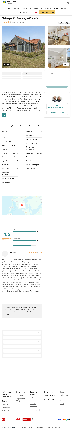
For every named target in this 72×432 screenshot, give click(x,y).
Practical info (34, 401)
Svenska (63, 401)
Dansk (62, 404)
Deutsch (63, 392)
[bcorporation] (33, 421)
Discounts (16, 8)
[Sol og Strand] (10, 3)
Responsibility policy (20, 400)
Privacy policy (27, 427)
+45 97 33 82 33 (58, 113)
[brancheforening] (8, 421)
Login (32, 398)
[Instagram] (45, 399)
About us (48, 8)
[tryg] (27, 421)
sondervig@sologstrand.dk (57, 107)
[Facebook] (49, 399)
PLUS (8, 8)
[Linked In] (53, 399)
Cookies (40, 427)
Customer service (60, 8)
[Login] (64, 3)
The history (19, 396)
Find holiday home (47, 12)
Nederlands (64, 395)
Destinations (27, 8)
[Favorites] (68, 3)
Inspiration (38, 8)
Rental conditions (54, 427)
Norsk (62, 398)
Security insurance (33, 405)
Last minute (23, 12)
